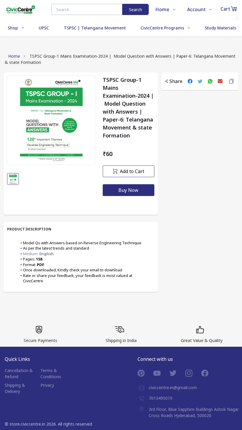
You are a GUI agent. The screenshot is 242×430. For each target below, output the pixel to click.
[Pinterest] (145, 373)
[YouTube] (161, 373)
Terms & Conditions (50, 373)
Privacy (47, 385)
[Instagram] (193, 373)
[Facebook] (209, 373)
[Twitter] (177, 373)
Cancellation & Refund (19, 373)
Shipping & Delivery (15, 388)
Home (14, 56)
